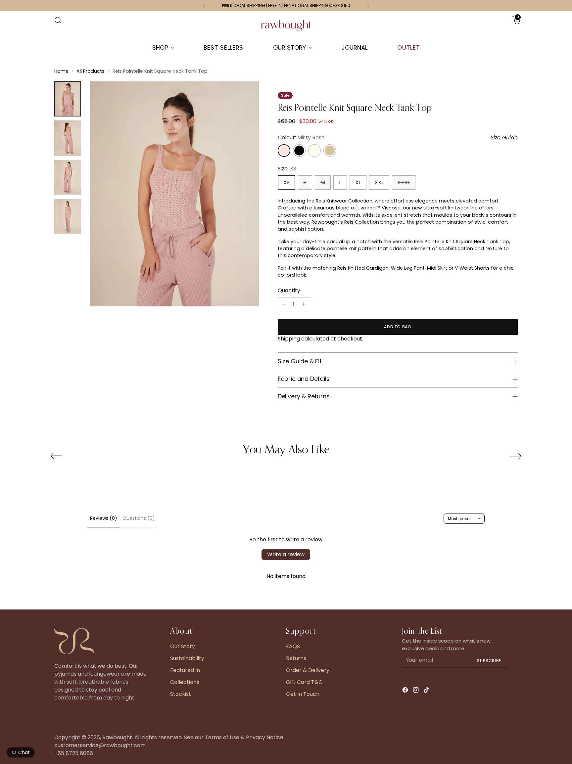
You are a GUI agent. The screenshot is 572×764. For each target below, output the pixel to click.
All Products (90, 71)
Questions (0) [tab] (138, 518)
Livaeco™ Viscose (379, 207)
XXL (379, 182)
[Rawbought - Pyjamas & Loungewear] (286, 29)
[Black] (299, 150)
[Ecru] (314, 150)
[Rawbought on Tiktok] (427, 691)
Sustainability (187, 658)
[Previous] (204, 5)
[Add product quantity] (304, 304)
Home (61, 71)
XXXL (404, 182)
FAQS (293, 646)
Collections (184, 682)
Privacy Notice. (265, 737)
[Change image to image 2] (67, 138)
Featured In (185, 670)
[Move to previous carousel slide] (56, 456)
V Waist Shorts (472, 268)
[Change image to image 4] (67, 217)
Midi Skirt (436, 268)
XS (286, 182)
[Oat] (329, 150)
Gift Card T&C (304, 682)
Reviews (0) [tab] (103, 518)
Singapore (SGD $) (498, 27)
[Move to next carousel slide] (516, 456)
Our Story (182, 646)
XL (358, 182)
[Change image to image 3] (67, 177)
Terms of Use (222, 737)
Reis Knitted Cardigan (363, 268)
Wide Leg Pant (408, 268)
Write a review (286, 554)
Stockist (180, 694)
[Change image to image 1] (67, 99)
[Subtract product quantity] (284, 304)
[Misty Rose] (284, 150)
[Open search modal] (58, 20)
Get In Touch (302, 694)
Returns (296, 658)
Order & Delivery (307, 670)
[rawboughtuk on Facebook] (406, 691)
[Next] (368, 5)
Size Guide (504, 137)
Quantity (289, 290)
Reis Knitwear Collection (344, 201)
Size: (287, 168)
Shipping (289, 338)
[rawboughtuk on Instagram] (416, 691)
